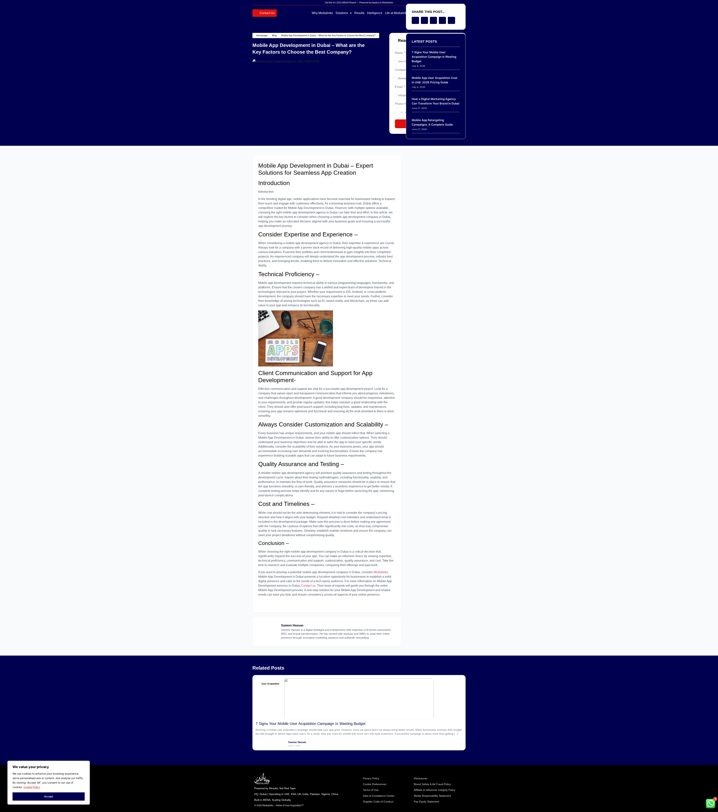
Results (359, 13)
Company (402, 69)
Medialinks (381, 572)
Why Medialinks (322, 13)
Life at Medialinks (396, 13)
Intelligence (374, 13)
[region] (48, 783)
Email (399, 86)
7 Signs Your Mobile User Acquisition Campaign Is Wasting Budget (434, 56)
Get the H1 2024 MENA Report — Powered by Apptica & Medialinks (359, 2)
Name (399, 52)
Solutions (341, 13)
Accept (48, 796)
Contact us (308, 585)
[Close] (86, 764)
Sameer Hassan (297, 742)
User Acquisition (270, 683)
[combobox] (399, 112)
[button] (415, 20)
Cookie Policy (32, 787)
